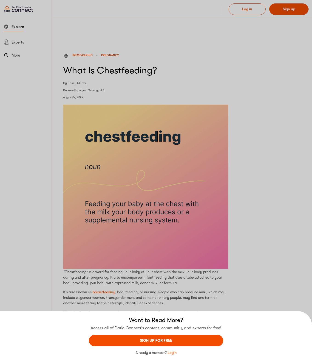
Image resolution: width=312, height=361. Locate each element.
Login (172, 353)
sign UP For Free (156, 341)
